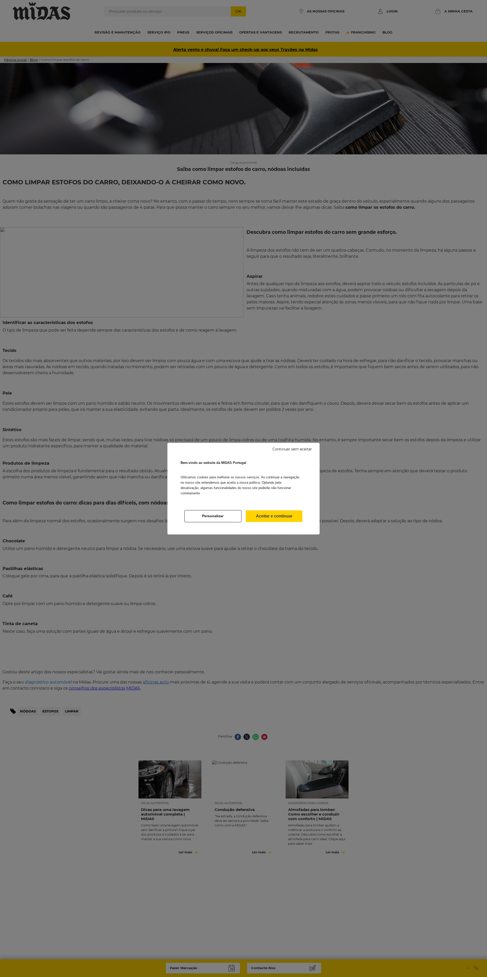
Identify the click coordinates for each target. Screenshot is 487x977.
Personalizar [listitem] (212, 516)
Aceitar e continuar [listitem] (274, 516)
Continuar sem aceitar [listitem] (292, 449)
